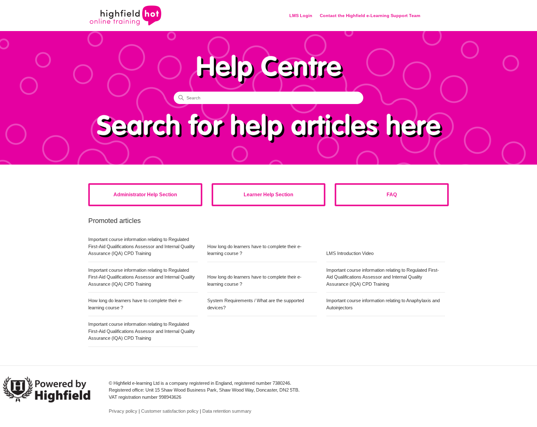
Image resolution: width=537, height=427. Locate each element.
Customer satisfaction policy (170, 411)
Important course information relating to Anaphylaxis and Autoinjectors (383, 304)
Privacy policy (123, 411)
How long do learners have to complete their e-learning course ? (254, 250)
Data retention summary (226, 411)
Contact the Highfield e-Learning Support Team (370, 15)
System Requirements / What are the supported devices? (255, 304)
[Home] (125, 15)
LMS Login (300, 15)
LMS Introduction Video (350, 253)
